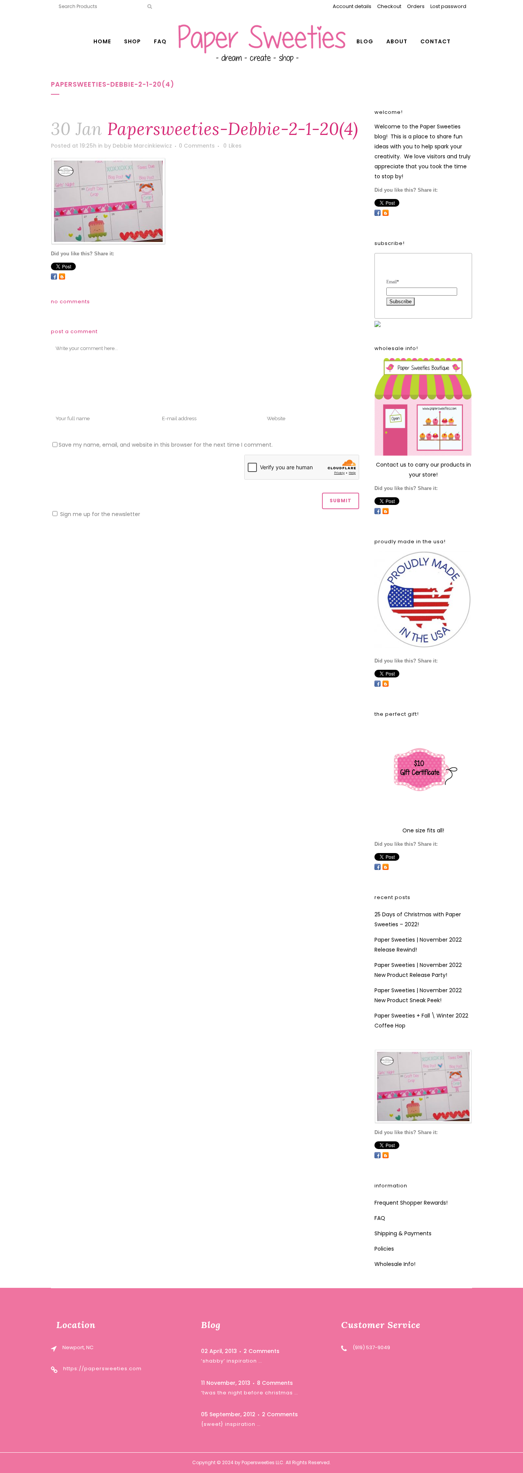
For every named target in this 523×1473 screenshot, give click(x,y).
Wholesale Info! (394, 1264)
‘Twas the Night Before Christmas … (249, 1392)
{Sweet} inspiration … (231, 1424)
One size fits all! (423, 830)
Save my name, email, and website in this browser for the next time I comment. (166, 445)
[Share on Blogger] (62, 276)
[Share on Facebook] (54, 276)
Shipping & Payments (402, 1233)
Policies (384, 1249)
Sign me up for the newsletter (99, 514)
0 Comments (197, 146)
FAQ (379, 1218)
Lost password (448, 6)
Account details (352, 6)
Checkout (389, 6)
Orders (416, 6)
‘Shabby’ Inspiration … (231, 1360)
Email (392, 281)
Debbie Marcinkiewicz (142, 146)
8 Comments (275, 1383)
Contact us (391, 465)
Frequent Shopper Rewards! (411, 1203)
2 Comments (261, 1351)
